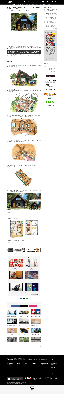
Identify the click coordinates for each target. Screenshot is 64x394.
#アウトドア (23, 10)
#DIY (50, 69)
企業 (16, 365)
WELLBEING (53, 371)
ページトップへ (32, 353)
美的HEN (53, 373)
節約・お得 (25, 366)
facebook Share (21, 298)
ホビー (42, 366)
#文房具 (51, 68)
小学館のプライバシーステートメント (44, 378)
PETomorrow (54, 372)
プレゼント (52, 365)
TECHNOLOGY (10, 363)
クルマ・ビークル (34, 364)
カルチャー (42, 365)
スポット (42, 364)
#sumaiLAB (19, 10)
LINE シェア (27, 298)
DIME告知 (52, 364)
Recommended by (33, 294)
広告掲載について (52, 378)
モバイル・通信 (9, 365)
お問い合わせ (52, 377)
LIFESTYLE (34, 363)
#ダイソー (49, 66)
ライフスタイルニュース (18, 4)
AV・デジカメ (9, 364)
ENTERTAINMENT (45, 363)
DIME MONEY (25, 364)
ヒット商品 (17, 366)
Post (24, 298)
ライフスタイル (11, 4)
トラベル (33, 366)
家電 (7, 366)
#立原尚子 (27, 10)
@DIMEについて (34, 377)
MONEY (26, 363)
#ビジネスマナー (46, 68)
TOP (8, 4)
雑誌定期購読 (38, 378)
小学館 (35, 378)
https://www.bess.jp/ (10, 243)
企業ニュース (54, 367)
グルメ (32, 365)
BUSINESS (18, 363)
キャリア (17, 364)
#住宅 (53, 69)
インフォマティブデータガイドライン (45, 377)
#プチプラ (45, 66)
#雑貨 (54, 68)
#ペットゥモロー (46, 69)
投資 (24, 365)
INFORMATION (54, 363)
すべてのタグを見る (53, 71)
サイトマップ (38, 377)
